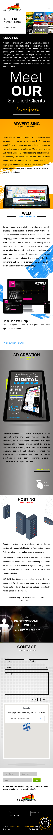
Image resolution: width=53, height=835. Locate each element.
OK (40, 718)
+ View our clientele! (26, 110)
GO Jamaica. (45, 829)
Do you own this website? (20, 718)
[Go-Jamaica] (12, 11)
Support (12, 812)
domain (41, 597)
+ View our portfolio (42, 470)
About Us (35, 812)
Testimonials (14, 815)
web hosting (14, 597)
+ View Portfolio (11, 28)
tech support (26, 600)
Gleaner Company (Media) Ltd (21, 826)
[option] (26, 396)
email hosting (28, 597)
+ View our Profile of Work (13, 343)
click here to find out (27, 630)
